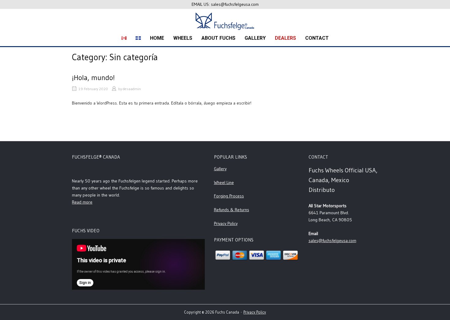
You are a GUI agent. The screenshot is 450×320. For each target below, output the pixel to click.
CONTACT (317, 38)
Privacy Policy (226, 223)
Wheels (182, 38)
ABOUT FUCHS (218, 38)
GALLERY (255, 38)
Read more (82, 202)
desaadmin (132, 88)
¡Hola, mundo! (93, 77)
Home (157, 38)
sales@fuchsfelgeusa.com (332, 240)
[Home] (225, 20)
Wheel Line (224, 182)
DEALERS (285, 38)
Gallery (220, 168)
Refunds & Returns (231, 209)
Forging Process (229, 196)
